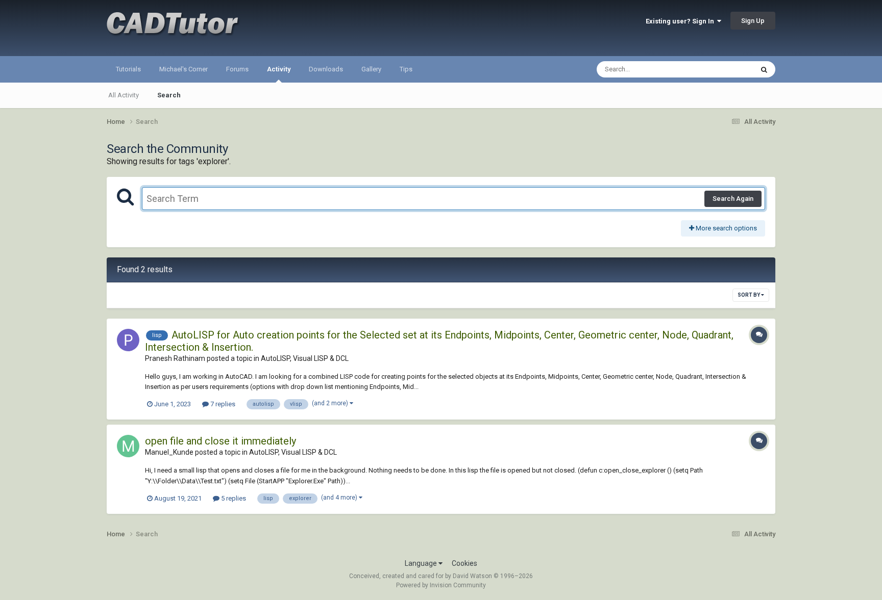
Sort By (749, 295)
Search (169, 95)
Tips (406, 69)
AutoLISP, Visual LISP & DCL (305, 358)
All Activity (123, 95)
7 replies (222, 404)
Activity (278, 69)
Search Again (733, 198)
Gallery (371, 69)
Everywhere (722, 69)
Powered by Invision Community (441, 585)
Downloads (326, 69)
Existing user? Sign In (681, 21)
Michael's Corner (183, 69)
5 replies (232, 498)
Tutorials (128, 69)
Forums (237, 69)
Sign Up (753, 20)
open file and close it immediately (220, 441)
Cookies (464, 563)
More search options (725, 228)
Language (421, 563)
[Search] (764, 69)
